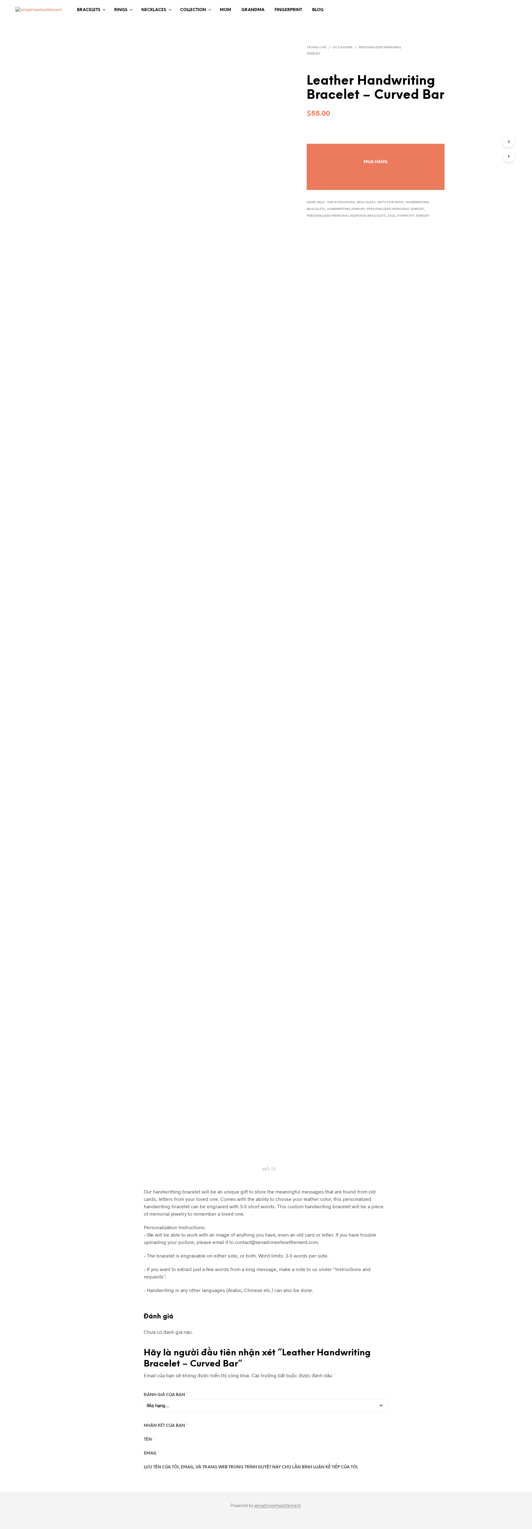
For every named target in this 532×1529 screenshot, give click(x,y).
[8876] (376, 149)
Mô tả (269, 1170)
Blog (318, 10)
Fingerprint (288, 10)
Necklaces (153, 10)
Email (151, 1453)
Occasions (342, 47)
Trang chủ (316, 47)
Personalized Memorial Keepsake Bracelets (346, 216)
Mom (225, 10)
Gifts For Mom (390, 202)
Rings (120, 10)
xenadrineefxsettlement (277, 1505)
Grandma (252, 10)
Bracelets (88, 10)
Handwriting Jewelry (346, 209)
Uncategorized (341, 202)
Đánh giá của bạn (165, 1395)
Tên (149, 1440)
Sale (391, 216)
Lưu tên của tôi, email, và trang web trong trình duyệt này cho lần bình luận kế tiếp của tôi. (251, 1467)
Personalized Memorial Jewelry (395, 209)
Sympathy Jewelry (413, 216)
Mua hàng (376, 162)
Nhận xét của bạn (165, 1426)
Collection (193, 10)
